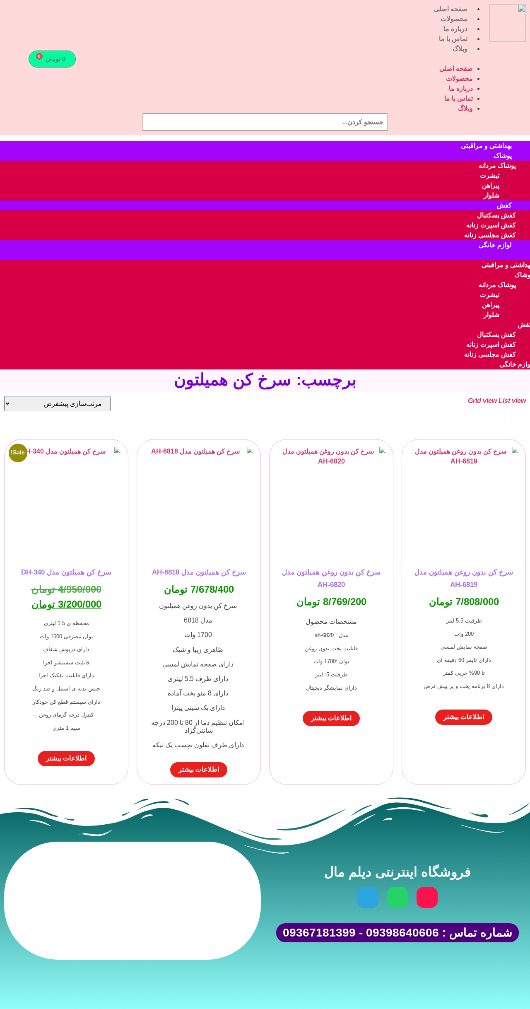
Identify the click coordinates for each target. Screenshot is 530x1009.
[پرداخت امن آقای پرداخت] (178, 935)
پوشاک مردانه (497, 165)
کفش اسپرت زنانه (491, 225)
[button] (287, 59)
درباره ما (455, 28)
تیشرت (489, 175)
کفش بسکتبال (496, 215)
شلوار (491, 195)
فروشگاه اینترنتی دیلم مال (397, 871)
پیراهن (490, 185)
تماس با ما (453, 38)
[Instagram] (427, 897)
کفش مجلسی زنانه (490, 235)
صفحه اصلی (450, 8)
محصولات (454, 18)
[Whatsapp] (397, 897)
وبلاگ (460, 48)
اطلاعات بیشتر (463, 716)
